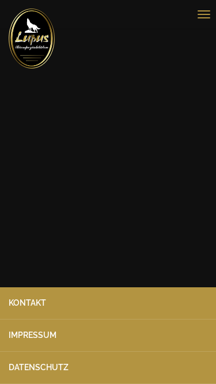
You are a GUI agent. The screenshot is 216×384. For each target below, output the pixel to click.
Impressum (32, 335)
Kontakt (27, 302)
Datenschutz (39, 367)
